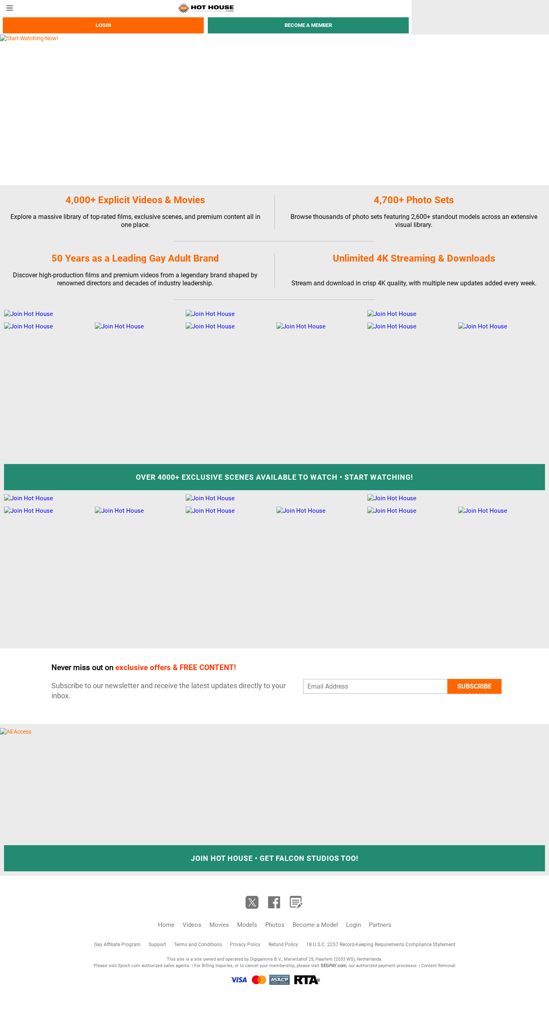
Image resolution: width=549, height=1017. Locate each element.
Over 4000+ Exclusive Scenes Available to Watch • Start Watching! (274, 477)
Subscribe (474, 686)
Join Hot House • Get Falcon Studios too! (274, 858)
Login (103, 25)
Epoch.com (129, 965)
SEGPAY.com (333, 965)
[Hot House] (206, 8)
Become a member (308, 25)
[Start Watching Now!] (206, 110)
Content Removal (438, 965)
